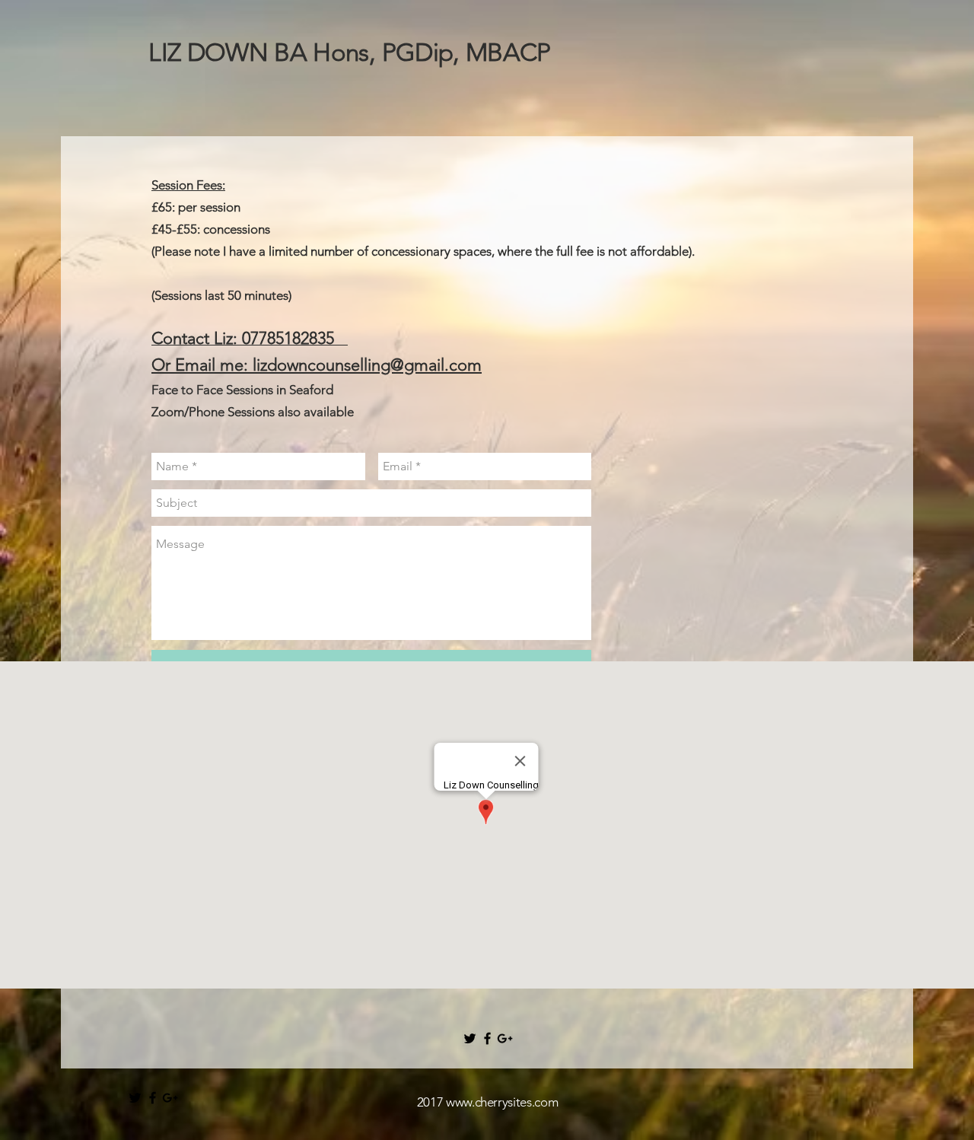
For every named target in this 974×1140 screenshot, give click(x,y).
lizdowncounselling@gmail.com (367, 365)
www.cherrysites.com (502, 1102)
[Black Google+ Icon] (505, 1038)
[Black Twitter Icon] (470, 1038)
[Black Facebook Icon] (487, 1038)
